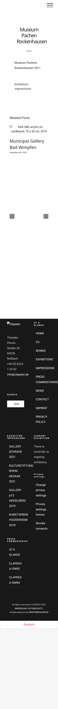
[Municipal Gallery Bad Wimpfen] (29, 129)
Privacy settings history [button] (41, 509)
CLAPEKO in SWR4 (15, 580)
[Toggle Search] (37, 5)
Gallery (32, 129)
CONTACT (42, 399)
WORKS (41, 351)
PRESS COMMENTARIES (42, 379)
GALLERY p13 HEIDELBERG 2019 (16, 498)
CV (37, 342)
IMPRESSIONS (42, 368)
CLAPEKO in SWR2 (15, 566)
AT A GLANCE (14, 552)
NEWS (40, 391)
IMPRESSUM (20, 608)
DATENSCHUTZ (35, 608)
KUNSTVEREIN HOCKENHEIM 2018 (16, 519)
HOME (40, 333)
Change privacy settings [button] (41, 490)
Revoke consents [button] (42, 526)
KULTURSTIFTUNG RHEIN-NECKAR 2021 (16, 474)
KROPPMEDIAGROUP (38, 612)
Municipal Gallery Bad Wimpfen (26, 129)
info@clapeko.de (18, 374)
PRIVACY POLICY (41, 419)
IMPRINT (41, 408)
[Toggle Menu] (50, 5)
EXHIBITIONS (42, 359)
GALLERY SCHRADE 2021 (15, 451)
